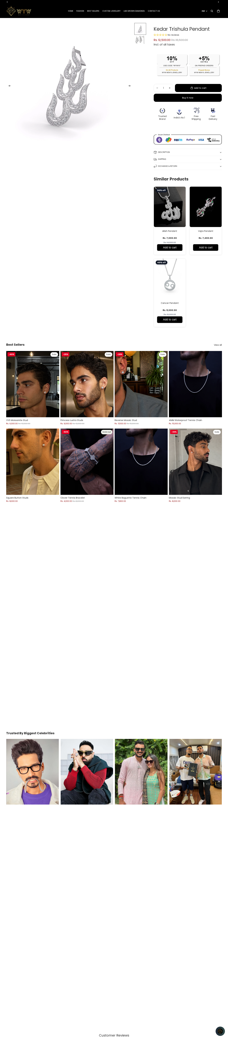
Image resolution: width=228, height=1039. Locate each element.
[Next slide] (130, 86)
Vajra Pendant (205, 231)
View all (218, 344)
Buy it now (187, 97)
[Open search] (211, 11)
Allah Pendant (169, 231)
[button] (161, 34)
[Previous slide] (8, 86)
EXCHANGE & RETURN (167, 166)
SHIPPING (162, 159)
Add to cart (170, 247)
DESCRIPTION (164, 152)
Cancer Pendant (170, 303)
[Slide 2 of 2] (140, 41)
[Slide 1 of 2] (140, 28)
